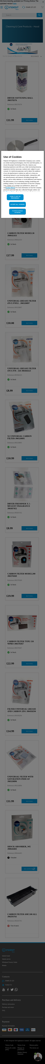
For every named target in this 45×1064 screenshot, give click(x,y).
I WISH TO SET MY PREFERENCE (15, 197)
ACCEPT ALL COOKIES (17, 204)
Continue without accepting (17, 211)
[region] (22, 184)
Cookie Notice (10, 187)
